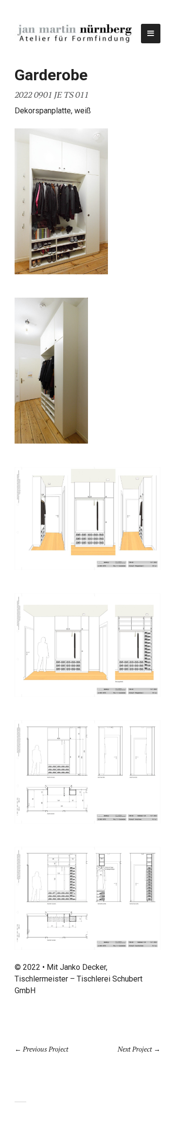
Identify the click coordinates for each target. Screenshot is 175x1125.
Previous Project (46, 1049)
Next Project (135, 1049)
